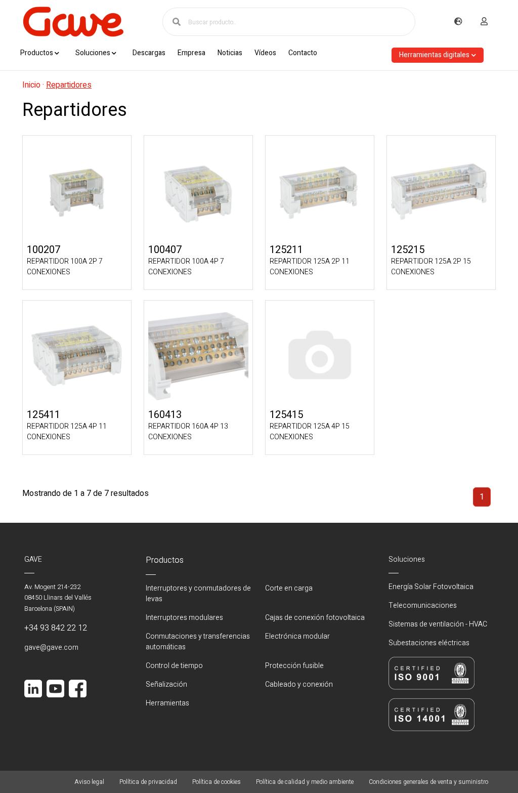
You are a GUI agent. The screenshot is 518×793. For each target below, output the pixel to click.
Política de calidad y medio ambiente (305, 781)
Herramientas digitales (434, 55)
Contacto (302, 53)
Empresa (191, 53)
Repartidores (69, 85)
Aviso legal (89, 781)
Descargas (149, 53)
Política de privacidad (148, 781)
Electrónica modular (297, 636)
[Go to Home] (72, 21)
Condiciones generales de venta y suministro (428, 781)
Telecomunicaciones (422, 605)
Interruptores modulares (184, 617)
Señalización (166, 684)
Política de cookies (216, 781)
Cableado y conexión (299, 684)
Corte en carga (289, 588)
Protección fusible (294, 665)
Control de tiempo (174, 665)
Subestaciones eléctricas (428, 643)
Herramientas (167, 703)
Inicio (31, 85)
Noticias (230, 53)
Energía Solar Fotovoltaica (430, 586)
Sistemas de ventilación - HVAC (437, 624)
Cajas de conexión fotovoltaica (315, 617)
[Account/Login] (484, 22)
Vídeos (265, 53)
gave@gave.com (51, 647)
